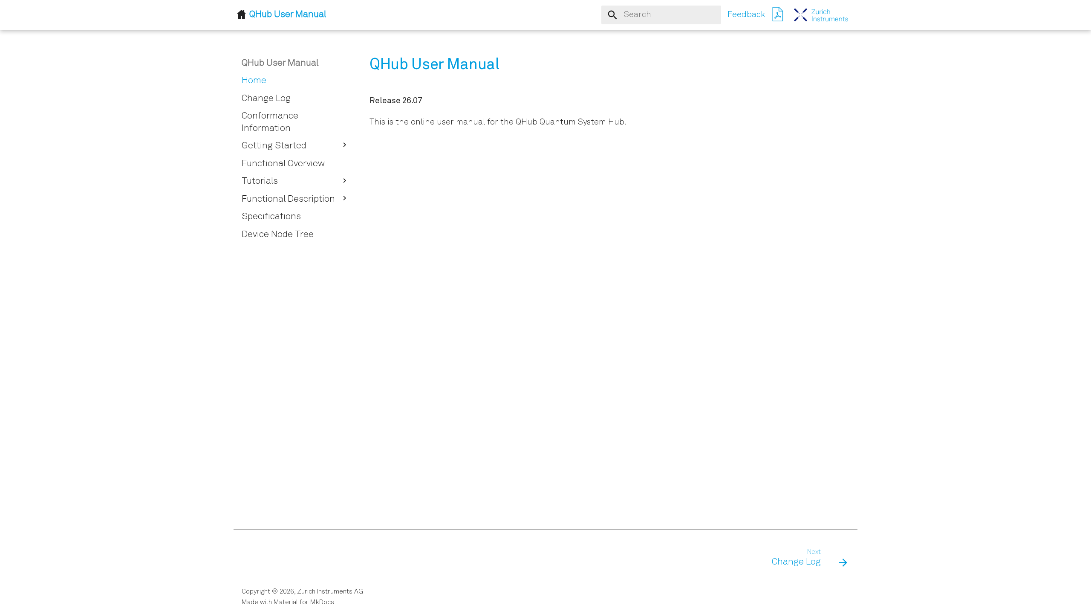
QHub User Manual (280, 63)
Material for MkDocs (304, 602)
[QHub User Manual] (821, 15)
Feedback (746, 15)
